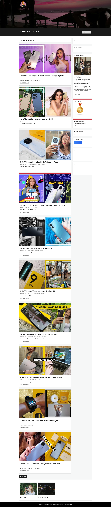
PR (34, 121)
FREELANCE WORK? (43, 497)
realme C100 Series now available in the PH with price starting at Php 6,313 (42, 76)
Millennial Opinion (64, 11)
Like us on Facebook (78, 48)
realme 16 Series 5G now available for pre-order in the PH (36, 119)
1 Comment (41, 78)
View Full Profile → (77, 94)
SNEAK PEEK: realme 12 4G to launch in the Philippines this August (39, 162)
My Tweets (76, 134)
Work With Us (80, 11)
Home (21, 11)
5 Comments (41, 250)
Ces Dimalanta (35, 78)
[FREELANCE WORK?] (46, 488)
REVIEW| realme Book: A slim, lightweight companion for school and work (41, 377)
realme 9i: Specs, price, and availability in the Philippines (36, 248)
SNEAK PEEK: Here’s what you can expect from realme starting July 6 (39, 420)
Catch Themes (69, 504)
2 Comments (42, 164)
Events (57, 11)
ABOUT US (23, 497)
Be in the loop (87, 32)
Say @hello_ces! (77, 125)
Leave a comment (43, 379)
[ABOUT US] (28, 488)
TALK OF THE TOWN (27, 11)
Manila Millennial (49, 504)
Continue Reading (24, 82)
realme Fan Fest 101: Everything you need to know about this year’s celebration (42, 205)
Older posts (23, 476)
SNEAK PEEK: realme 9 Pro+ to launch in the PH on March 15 (37, 291)
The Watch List (51, 11)
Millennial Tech (23, 78)
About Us (74, 11)
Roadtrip (43, 11)
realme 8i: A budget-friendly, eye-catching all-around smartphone (38, 334)
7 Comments (42, 293)
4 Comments (36, 207)
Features (36, 11)
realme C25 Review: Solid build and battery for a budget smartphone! (40, 464)
